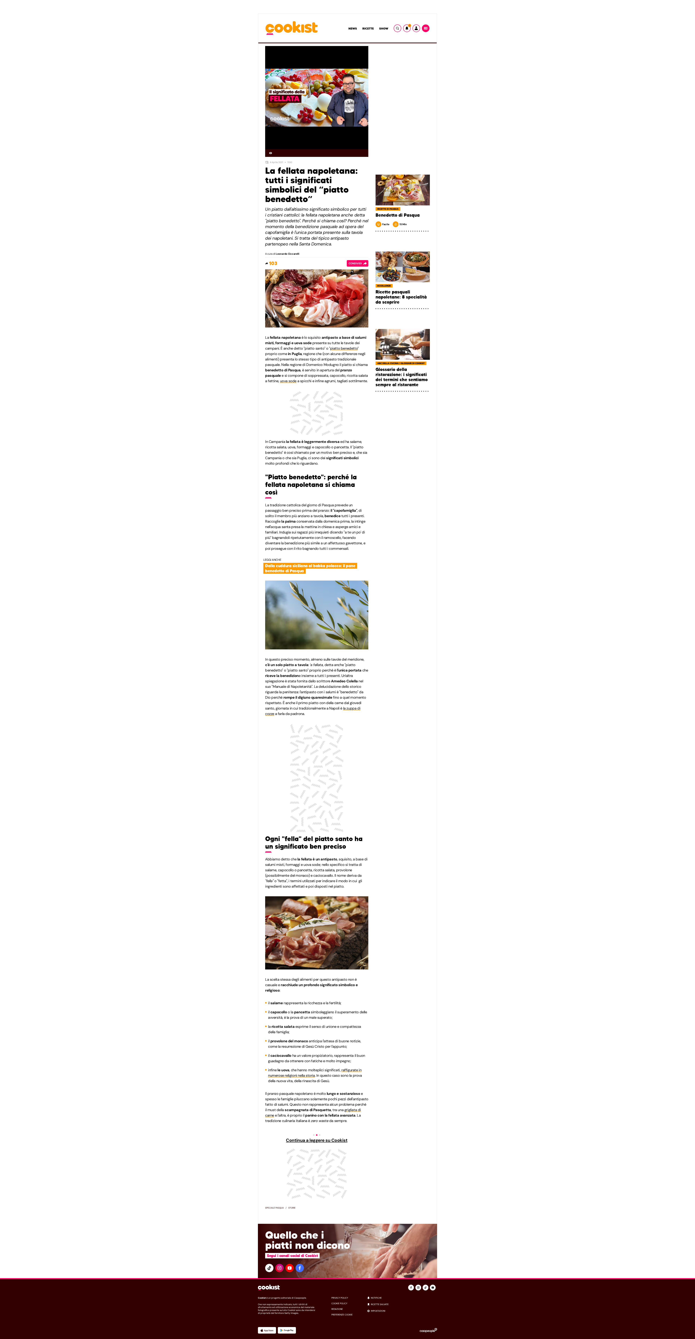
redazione (337, 1309)
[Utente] (416, 28)
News (352, 28)
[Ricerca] (397, 28)
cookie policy (339, 1303)
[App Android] (287, 1330)
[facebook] (300, 1268)
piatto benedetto (344, 348)
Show (383, 28)
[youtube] (289, 1268)
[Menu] (425, 28)
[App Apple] (267, 1330)
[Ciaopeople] (428, 1330)
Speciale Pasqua (274, 1207)
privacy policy (339, 1297)
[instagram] (279, 1268)
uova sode (288, 381)
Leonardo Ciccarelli (287, 253)
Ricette (368, 28)
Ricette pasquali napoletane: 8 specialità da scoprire (401, 297)
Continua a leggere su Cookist (316, 1140)
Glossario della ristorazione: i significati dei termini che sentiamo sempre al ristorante (402, 377)
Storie (292, 1207)
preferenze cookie (342, 1314)
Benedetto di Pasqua (398, 215)
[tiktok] (269, 1268)
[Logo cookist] (292, 28)
